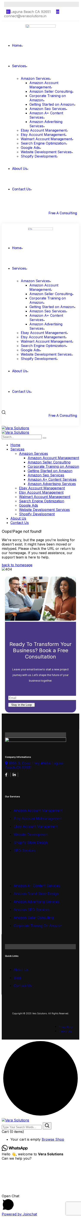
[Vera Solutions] (15, 428)
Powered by (19, 1214)
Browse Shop (53, 1139)
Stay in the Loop (21, 704)
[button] (40, 1203)
